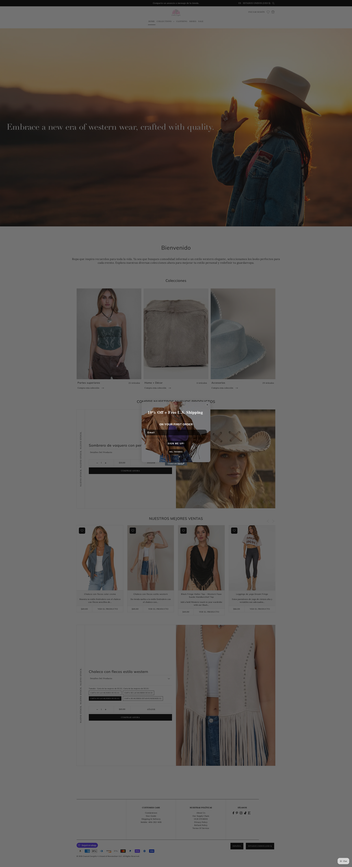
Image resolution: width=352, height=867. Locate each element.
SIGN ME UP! (176, 443)
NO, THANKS (176, 452)
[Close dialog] (207, 404)
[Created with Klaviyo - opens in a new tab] (176, 463)
